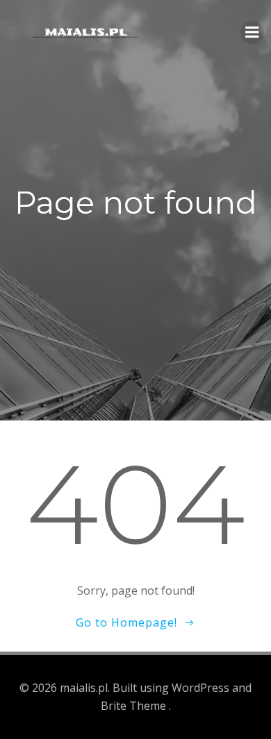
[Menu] (252, 32)
